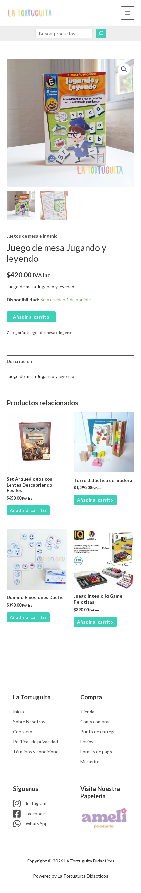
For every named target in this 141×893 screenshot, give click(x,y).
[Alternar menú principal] (127, 13)
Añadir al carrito (31, 317)
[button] (124, 69)
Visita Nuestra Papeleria (100, 792)
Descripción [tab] (19, 361)
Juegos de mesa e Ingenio (32, 236)
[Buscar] (101, 33)
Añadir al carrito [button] (28, 510)
